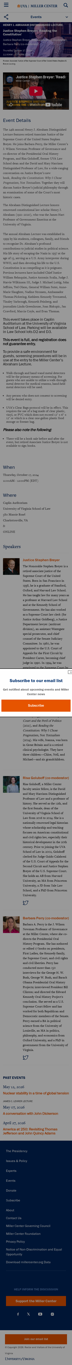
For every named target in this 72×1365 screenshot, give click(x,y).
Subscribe (36, 705)
